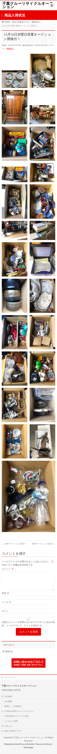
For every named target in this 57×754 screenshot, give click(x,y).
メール (6, 602)
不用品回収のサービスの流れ (16, 716)
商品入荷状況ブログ (13, 731)
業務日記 (10, 48)
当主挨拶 (8, 696)
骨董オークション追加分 (43, 544)
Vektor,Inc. (48, 744)
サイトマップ (10, 677)
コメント (7, 569)
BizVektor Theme (34, 744)
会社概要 (8, 701)
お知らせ (8, 726)
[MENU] (52, 5)
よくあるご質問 (11, 721)
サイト (5, 611)
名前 (5, 593)
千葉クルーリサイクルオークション (27, 5)
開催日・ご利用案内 (13, 706)
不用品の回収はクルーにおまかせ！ (19, 711)
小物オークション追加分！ (14, 544)
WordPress (19, 744)
